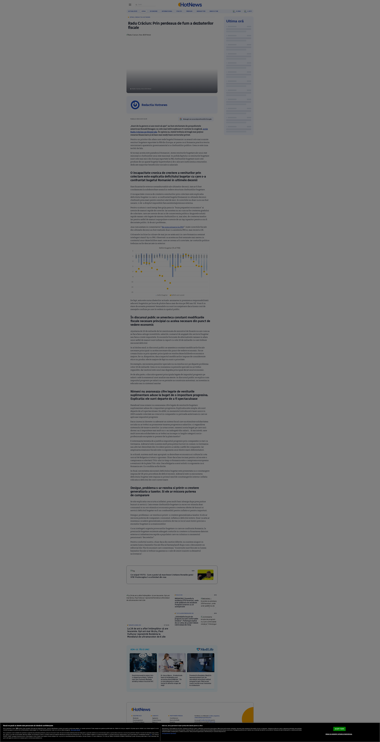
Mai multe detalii (75, 730)
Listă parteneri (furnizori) (169, 733)
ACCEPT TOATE (339, 729)
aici (151, 734)
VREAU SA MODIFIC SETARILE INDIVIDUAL (338, 734)
